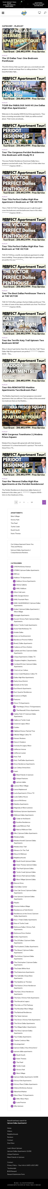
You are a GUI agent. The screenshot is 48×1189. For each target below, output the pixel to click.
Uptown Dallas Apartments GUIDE (19, 1151)
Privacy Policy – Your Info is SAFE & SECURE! (23, 1165)
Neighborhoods (12, 1134)
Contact (10, 1140)
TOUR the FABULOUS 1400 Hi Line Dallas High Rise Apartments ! (23, 106)
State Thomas (16, 533)
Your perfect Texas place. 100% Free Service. (9, 4)
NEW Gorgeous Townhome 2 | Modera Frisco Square (22, 435)
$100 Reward (12, 1171)
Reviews (10, 1137)
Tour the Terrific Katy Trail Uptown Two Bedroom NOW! (23, 341)
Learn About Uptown (14, 1148)
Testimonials (11, 1168)
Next (44, 502)
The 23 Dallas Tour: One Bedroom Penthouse (20, 59)
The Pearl (14, 523)
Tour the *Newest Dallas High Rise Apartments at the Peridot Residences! (23, 482)
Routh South (15, 530)
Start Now (10, 1143)
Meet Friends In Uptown (15, 1157)
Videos (9, 1131)
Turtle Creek (15, 526)
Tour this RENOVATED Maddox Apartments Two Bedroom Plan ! (19, 388)
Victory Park (15, 520)
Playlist (4, 55)
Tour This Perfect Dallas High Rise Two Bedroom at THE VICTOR (22, 247)
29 (32, 502)
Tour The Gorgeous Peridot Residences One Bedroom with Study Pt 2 (23, 153)
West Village (15, 516)
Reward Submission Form (16, 1174)
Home (9, 1128)
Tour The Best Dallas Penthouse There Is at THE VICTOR (23, 294)
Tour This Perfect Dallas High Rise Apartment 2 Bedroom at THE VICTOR (22, 200)
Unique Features (13, 1154)
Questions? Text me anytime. (39, 4)
